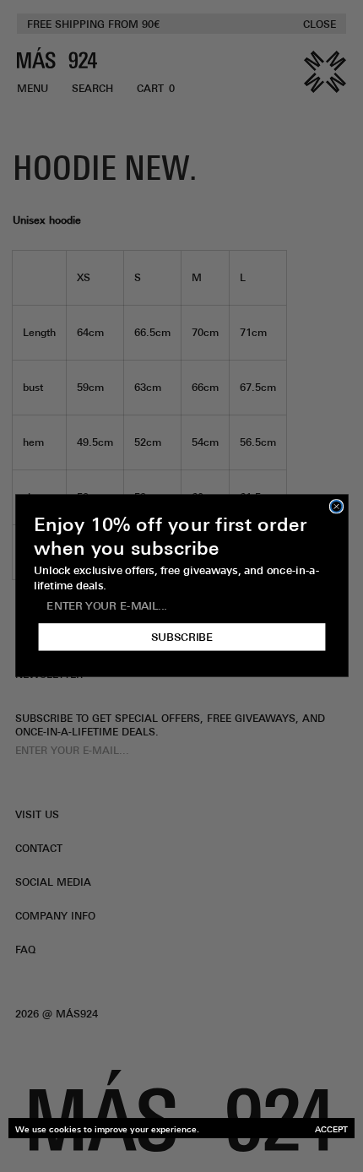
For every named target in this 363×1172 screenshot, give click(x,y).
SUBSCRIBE (181, 637)
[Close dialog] (336, 507)
